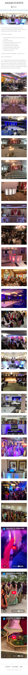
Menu (15, 7)
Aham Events (14, 2)
